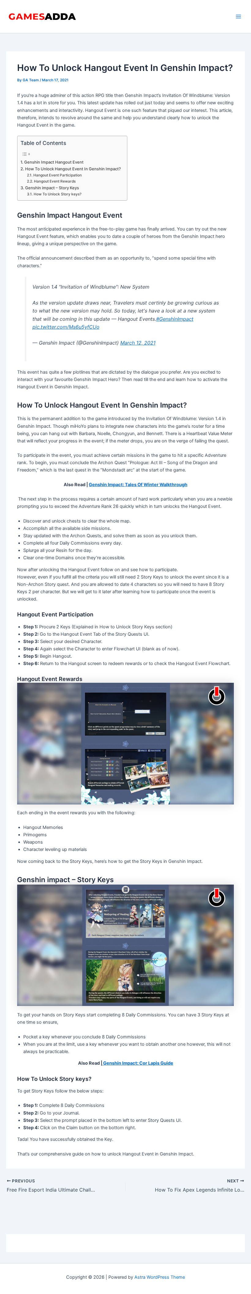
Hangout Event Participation (57, 175)
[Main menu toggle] (238, 16)
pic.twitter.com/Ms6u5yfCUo (65, 327)
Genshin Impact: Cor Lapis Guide (137, 1063)
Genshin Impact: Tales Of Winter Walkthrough (138, 484)
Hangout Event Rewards (54, 181)
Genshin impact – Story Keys (52, 187)
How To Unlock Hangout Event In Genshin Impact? (73, 168)
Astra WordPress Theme (159, 1277)
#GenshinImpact (174, 319)
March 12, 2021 (137, 343)
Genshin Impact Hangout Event (54, 162)
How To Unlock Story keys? (57, 194)
